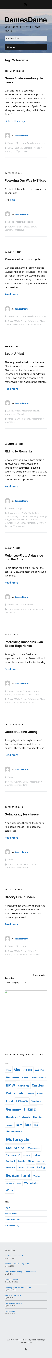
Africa (10, 410)
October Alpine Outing (21, 731)
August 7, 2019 (12, 548)
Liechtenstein (20, 519)
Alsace (28, 1069)
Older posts (39, 975)
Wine (26, 151)
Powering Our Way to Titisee (25, 180)
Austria (17, 513)
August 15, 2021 (13, 252)
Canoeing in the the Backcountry (18, 1287)
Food (37, 147)
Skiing (31, 1161)
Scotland (10, 1161)
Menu (12, 46)
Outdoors (27, 694)
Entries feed (11, 1213)
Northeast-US (13, 1155)
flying (35, 691)
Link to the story (15, 121)
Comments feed (12, 1219)
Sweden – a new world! (14, 1256)
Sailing (36, 1155)
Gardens (26, 418)
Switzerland (19, 526)
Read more (11, 294)
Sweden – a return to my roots (17, 1264)
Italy (15, 324)
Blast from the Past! (13, 1295)
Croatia (8, 516)
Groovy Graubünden (20, 897)
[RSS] (26, 4)
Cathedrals (29, 147)
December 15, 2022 (14, 71)
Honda (37, 1117)
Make (17, 1340)
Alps (10, 321)
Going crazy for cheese (22, 814)
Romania (31, 522)
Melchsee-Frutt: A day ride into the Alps (24, 557)
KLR (36, 1125)
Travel (21, 414)
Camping (23, 1085)
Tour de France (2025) (13, 1303)
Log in (8, 1207)
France (8, 324)
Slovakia (40, 522)
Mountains (36, 324)
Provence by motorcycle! (23, 259)
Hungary (8, 519)
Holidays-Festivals (18, 1117)
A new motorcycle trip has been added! (20, 1272)
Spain (19, 151)
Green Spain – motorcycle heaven (24, 80)
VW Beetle (10, 1184)
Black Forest (23, 226)
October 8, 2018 (13, 890)
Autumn (11, 226)
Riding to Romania (18, 451)
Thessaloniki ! (10, 1311)
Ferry (15, 516)
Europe (10, 143)
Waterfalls (31, 1183)
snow (31, 702)
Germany (9, 229)
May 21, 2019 (11, 634)
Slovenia (8, 526)
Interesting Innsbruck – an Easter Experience (24, 644)
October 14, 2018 (14, 724)
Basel (25, 1077)
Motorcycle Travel (24, 143)
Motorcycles (40, 143)
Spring (41, 1167)
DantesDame (26, 19)
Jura (33, 864)
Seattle (21, 1161)
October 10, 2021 (14, 173)
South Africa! (14, 353)
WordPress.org (12, 1225)
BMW (10, 147)
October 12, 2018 (14, 807)
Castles (18, 147)
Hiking (43, 516)
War (19, 1183)
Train (36, 1176)
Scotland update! (11, 1280)
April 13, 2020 (12, 346)
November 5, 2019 (14, 444)
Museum (20, 522)
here (12, 200)
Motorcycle (10, 151)
